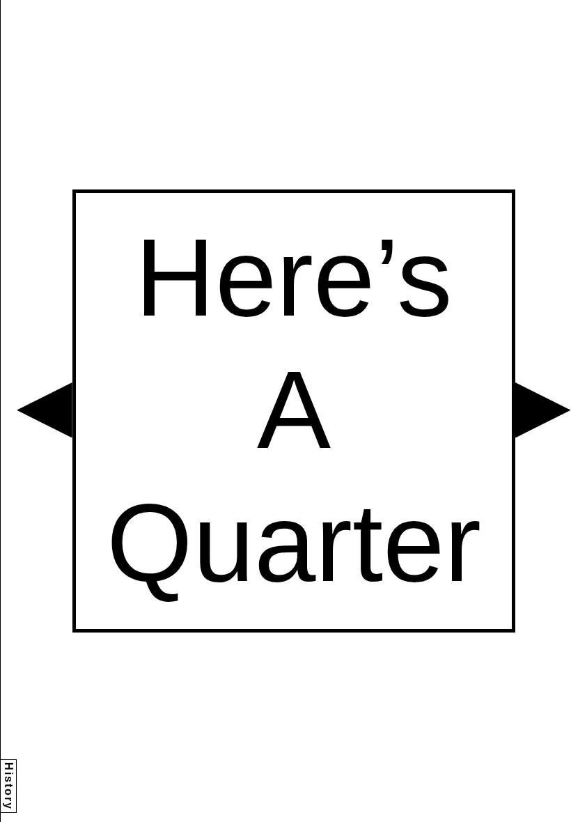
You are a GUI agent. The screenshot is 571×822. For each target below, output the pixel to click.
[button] (44, 410)
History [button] (9, 786)
